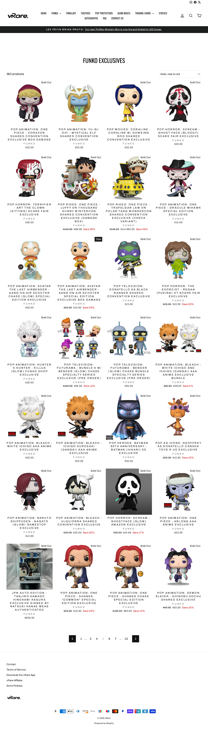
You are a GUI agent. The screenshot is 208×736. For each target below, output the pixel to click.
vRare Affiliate (14, 680)
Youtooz (85, 13)
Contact (11, 664)
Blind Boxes (124, 13)
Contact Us (117, 18)
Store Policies (14, 685)
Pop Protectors (104, 13)
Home (44, 13)
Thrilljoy (71, 13)
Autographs (91, 18)
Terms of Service (16, 669)
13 (126, 638)
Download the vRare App (20, 675)
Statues (163, 13)
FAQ (104, 18)
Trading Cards (143, 13)
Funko (55, 13)
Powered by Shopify (104, 723)
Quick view (29, 122)
